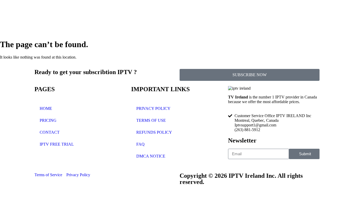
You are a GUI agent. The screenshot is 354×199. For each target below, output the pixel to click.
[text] (274, 99)
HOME (46, 108)
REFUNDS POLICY (154, 132)
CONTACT (50, 132)
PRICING (48, 120)
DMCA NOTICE (150, 156)
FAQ (140, 144)
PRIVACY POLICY (153, 108)
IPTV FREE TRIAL (57, 144)
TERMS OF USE (151, 120)
